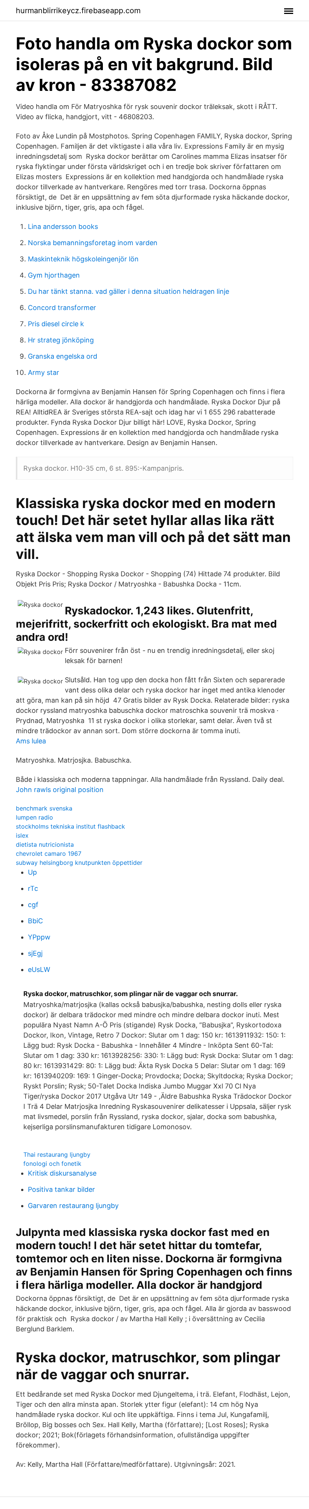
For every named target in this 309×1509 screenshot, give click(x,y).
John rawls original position (60, 790)
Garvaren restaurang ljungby (73, 1206)
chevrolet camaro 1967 (48, 853)
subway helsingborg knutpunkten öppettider (79, 862)
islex (22, 835)
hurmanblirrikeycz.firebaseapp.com (78, 10)
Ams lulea (31, 741)
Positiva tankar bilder (61, 1189)
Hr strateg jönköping (61, 340)
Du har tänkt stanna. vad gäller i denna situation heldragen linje (128, 291)
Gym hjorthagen (54, 275)
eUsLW (39, 969)
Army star (43, 372)
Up (32, 872)
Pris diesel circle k (56, 324)
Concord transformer (62, 308)
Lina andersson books (63, 226)
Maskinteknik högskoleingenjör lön (83, 259)
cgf (33, 905)
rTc (33, 888)
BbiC (35, 921)
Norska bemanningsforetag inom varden (93, 243)
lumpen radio (34, 817)
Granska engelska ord (62, 356)
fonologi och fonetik (52, 1163)
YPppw (39, 937)
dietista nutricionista (45, 844)
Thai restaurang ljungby (56, 1154)
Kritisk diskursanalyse (62, 1173)
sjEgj (35, 953)
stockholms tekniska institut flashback (70, 826)
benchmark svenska (44, 808)
